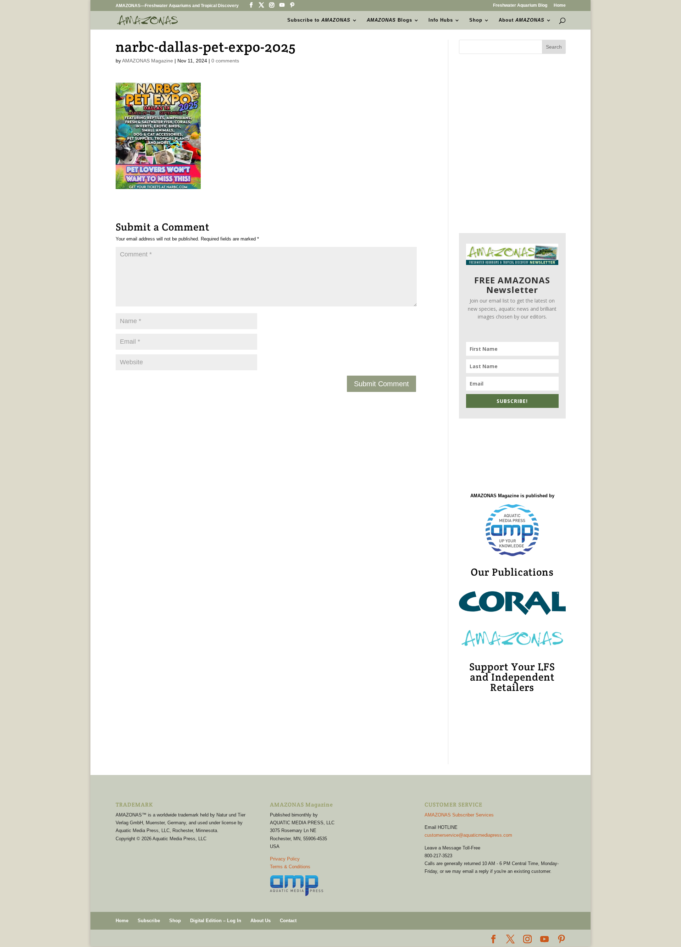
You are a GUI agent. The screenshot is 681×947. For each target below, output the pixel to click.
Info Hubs (440, 20)
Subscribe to (318, 20)
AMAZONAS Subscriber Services (459, 815)
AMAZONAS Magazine (147, 60)
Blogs (389, 20)
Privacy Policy (285, 859)
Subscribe (149, 920)
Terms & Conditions (290, 866)
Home (560, 5)
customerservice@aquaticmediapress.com (468, 835)
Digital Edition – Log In (215, 920)
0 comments (225, 60)
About (521, 20)
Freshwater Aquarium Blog (520, 5)
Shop (475, 20)
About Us (260, 920)
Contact (288, 920)
